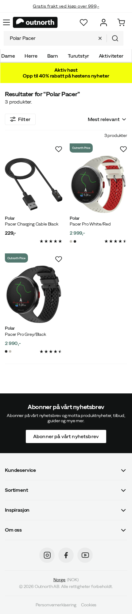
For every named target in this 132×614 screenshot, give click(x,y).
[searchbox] (48, 38)
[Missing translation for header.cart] (121, 22)
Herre (31, 56)
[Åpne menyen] (6, 22)
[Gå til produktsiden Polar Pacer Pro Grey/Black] (33, 294)
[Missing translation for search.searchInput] (100, 38)
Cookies (88, 604)
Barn (52, 56)
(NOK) (66, 579)
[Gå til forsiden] (35, 22)
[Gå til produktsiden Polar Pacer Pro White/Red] (98, 184)
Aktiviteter (111, 56)
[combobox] (63, 38)
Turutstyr (78, 56)
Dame (8, 56)
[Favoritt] (83, 22)
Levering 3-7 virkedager (66, 12)
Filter (24, 119)
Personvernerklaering (56, 604)
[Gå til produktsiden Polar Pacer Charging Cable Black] (33, 184)
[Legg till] (58, 149)
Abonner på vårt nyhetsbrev (66, 436)
